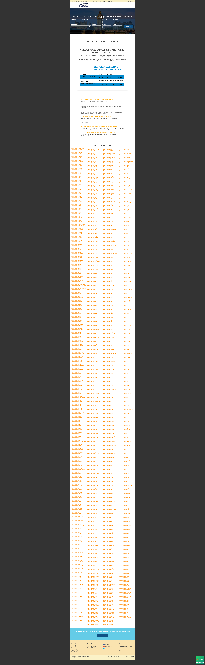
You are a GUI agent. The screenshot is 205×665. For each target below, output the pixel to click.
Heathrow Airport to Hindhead (92, 493)
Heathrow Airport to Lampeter (108, 172)
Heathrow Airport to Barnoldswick (77, 280)
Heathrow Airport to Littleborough (109, 230)
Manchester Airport (74, 649)
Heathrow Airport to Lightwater (108, 217)
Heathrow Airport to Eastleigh (92, 270)
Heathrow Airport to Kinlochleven (109, 150)
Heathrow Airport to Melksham (108, 349)
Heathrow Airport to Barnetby (76, 278)
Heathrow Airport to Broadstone (76, 429)
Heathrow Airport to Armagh (76, 210)
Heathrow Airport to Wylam (123, 605)
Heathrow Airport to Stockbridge (124, 320)
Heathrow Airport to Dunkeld (92, 252)
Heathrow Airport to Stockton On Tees (125, 324)
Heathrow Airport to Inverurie (92, 553)
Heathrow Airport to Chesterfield (76, 545)
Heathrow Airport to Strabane (124, 337)
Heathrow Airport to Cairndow (76, 481)
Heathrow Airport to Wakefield (124, 473)
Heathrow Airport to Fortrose (92, 346)
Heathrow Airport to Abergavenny (77, 156)
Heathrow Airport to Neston (107, 408)
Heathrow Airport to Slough (123, 269)
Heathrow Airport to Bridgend (76, 413)
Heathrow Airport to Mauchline (108, 344)
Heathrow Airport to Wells (123, 512)
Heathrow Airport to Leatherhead (108, 193)
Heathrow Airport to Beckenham (76, 305)
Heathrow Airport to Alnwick (76, 181)
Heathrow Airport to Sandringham (124, 209)
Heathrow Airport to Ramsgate (108, 589)
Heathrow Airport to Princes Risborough (110, 574)
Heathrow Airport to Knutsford (108, 168)
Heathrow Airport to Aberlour (76, 158)
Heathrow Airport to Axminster (76, 237)
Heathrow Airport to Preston (108, 570)
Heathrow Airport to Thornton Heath (125, 410)
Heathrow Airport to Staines (123, 305)
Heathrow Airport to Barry (75, 286)
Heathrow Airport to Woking (124, 585)
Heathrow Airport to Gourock (92, 390)
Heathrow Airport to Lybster (108, 293)
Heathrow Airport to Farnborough (93, 314)
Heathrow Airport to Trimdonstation (125, 441)
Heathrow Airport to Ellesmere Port (93, 282)
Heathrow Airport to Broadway (76, 430)
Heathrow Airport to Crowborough (93, 165)
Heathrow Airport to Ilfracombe (92, 537)
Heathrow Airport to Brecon (76, 406)
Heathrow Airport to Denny (92, 202)
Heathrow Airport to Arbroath (76, 204)
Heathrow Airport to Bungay (76, 457)
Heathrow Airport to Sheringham (124, 246)
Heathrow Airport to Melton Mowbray (109, 353)
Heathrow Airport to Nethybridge (108, 409)
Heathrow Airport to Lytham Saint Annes (110, 302)
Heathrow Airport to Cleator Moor (77, 568)
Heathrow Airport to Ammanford (76, 193)
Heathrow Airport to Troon (123, 444)
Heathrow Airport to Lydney (108, 294)
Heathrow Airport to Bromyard (76, 436)
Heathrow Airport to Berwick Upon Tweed (78, 326)
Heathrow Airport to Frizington (92, 353)
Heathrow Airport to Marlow (108, 338)
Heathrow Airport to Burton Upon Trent (78, 469)
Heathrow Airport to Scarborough (124, 218)
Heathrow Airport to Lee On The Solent (110, 196)
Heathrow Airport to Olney (107, 476)
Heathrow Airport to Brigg (75, 421)
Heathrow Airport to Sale (123, 197)
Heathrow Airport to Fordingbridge (93, 337)
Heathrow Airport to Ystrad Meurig (125, 617)
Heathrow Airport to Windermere (124, 568)
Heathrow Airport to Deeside (92, 198)
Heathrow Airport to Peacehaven (108, 498)
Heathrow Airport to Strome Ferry (124, 348)
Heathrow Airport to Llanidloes (108, 260)
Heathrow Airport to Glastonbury (92, 373)
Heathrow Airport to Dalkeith (92, 181)
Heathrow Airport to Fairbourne (92, 306)
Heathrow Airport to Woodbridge (124, 589)
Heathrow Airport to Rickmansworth (109, 610)
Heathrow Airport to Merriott (108, 357)
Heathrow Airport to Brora (75, 437)
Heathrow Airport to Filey (91, 326)
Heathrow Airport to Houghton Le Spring (94, 520)
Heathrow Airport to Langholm (108, 177)
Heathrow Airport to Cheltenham (76, 536)
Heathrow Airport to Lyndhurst (108, 300)
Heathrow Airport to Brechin (76, 405)
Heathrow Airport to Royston (124, 165)
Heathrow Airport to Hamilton (92, 425)
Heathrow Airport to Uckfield (124, 454)
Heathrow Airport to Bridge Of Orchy (77, 412)
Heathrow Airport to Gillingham (92, 369)
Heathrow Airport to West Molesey (125, 530)
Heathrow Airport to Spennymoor (124, 301)
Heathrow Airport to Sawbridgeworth (125, 216)
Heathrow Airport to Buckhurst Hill (77, 449)
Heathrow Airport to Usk (123, 462)
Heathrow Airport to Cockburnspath (77, 584)
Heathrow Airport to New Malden (109, 413)
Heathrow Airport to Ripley (107, 614)
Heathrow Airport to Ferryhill (92, 324)
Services (111, 4)
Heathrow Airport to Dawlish (92, 196)
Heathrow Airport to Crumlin (92, 169)
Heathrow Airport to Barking (76, 273)
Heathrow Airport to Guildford (92, 409)
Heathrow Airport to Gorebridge (92, 388)
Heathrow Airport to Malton (107, 321)
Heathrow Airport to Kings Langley (93, 618)
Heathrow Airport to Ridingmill (108, 612)
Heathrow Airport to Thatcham (124, 404)
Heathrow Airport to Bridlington (76, 417)
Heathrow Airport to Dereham (92, 205)
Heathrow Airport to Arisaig (76, 208)
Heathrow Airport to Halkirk (92, 421)
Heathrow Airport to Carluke (76, 504)
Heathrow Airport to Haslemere (92, 440)
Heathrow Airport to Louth (107, 288)
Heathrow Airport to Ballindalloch (77, 253)
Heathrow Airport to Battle (75, 296)
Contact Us (126, 4)
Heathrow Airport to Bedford (76, 308)
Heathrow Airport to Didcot (92, 209)
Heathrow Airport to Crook (91, 164)
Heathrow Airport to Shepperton (124, 242)
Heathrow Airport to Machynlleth (108, 308)
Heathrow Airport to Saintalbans (124, 181)
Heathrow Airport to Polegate (108, 540)
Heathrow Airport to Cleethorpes (76, 572)
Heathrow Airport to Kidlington (92, 606)
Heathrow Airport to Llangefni (108, 257)
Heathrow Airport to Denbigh (92, 201)
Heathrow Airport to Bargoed (76, 272)
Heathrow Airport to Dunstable (92, 257)
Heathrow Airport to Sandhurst (124, 206)
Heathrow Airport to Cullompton (92, 172)
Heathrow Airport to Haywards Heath (93, 454)
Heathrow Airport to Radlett (107, 585)
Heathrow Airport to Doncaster (92, 218)
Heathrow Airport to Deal (91, 197)
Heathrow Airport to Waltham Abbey (125, 482)
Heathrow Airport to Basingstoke (76, 290)
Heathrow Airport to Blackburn (76, 358)
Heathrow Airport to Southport (124, 292)
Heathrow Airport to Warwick (124, 496)
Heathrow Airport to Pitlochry (108, 536)
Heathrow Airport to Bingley (76, 348)
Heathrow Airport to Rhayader (108, 604)
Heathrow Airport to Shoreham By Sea (125, 254)
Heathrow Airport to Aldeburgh (76, 173)
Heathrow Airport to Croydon (92, 168)
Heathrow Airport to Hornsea (92, 517)
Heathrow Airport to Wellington (124, 509)
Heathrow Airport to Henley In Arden (93, 473)
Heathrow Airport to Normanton (108, 452)
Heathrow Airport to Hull (91, 525)
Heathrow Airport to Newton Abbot (109, 442)
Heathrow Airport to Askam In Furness (77, 225)
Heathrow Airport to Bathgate (76, 293)
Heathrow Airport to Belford (76, 314)
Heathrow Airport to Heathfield (92, 457)
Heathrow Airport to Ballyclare (76, 256)
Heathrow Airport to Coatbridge (76, 581)
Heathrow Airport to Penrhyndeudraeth (109, 509)
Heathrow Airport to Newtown (108, 448)
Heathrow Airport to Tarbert (123, 381)
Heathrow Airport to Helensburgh (93, 465)
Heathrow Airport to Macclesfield (108, 305)
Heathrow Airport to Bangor (76, 268)
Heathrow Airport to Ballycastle (76, 254)
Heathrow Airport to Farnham (92, 316)
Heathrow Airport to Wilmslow (124, 561)
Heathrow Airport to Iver (91, 589)
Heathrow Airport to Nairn (107, 401)
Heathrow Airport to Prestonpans (108, 572)
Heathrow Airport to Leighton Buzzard (109, 204)
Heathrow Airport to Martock (108, 340)
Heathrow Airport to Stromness (124, 349)
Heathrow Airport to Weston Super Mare (126, 538)
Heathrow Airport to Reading (108, 593)
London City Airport (74, 651)
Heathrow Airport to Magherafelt (108, 312)
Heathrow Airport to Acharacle (76, 166)
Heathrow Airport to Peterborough (109, 522)
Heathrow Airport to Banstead (76, 269)
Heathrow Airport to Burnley (76, 464)
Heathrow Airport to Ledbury (108, 194)
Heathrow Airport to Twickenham (124, 449)
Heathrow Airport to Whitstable (124, 550)
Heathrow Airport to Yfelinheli (124, 608)
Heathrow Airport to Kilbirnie (92, 608)
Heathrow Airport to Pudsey (108, 577)
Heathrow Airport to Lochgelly (108, 272)
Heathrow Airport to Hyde (91, 533)
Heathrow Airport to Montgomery (108, 382)
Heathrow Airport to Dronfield (92, 233)
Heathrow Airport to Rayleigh (108, 592)
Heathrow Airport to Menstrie (108, 356)
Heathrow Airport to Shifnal (123, 249)
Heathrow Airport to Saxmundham (125, 217)
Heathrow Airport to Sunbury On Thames (126, 356)
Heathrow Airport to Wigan (123, 556)
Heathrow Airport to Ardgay (76, 205)
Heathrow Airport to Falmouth (92, 310)
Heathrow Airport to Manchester (108, 324)
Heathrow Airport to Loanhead (108, 268)
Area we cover (119, 4)
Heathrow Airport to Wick (123, 552)
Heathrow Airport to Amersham (76, 190)
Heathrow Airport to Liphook (108, 224)
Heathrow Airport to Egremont (92, 278)
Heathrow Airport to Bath (75, 292)
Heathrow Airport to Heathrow (92, 460)
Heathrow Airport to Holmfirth (92, 500)
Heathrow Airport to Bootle (76, 382)
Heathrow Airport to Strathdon (124, 344)
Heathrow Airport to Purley (107, 581)
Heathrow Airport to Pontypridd (108, 545)
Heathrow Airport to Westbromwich (125, 520)
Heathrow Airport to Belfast (76, 313)
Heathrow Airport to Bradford (76, 398)
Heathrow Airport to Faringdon (92, 313)
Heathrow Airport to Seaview (124, 228)
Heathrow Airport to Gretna (92, 406)
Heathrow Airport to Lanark (107, 173)
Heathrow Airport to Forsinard (92, 342)
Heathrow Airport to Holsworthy (92, 502)
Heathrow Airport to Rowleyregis (124, 158)
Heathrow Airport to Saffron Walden (125, 178)
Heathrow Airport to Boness (76, 378)
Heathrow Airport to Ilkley (91, 540)
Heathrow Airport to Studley (124, 352)
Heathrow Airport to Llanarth (108, 237)
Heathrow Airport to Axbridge (76, 236)
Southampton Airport (74, 650)
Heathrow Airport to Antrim (76, 198)
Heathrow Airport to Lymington (108, 297)
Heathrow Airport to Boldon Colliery (77, 374)
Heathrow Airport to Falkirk (92, 309)
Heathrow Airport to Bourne (76, 390)
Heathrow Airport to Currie (91, 176)
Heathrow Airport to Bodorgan (76, 372)
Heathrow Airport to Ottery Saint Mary (109, 488)
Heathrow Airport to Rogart (107, 622)
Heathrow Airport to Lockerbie (108, 276)
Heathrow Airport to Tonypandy (124, 425)
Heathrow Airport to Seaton (123, 226)
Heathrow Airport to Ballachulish (76, 250)
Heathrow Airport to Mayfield (108, 346)
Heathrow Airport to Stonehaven (124, 329)
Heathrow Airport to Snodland (124, 272)
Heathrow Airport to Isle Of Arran (93, 562)
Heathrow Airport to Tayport (124, 388)
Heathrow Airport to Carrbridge (76, 509)
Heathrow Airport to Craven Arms (93, 149)
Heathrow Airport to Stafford (124, 304)
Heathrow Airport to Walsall (123, 481)
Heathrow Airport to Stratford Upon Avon (126, 340)
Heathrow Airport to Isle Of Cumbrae (93, 570)
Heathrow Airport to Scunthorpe (124, 220)
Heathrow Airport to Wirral (123, 577)
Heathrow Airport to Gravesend (92, 397)
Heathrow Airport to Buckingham (77, 452)
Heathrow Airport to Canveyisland (77, 500)
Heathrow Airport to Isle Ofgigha (92, 585)
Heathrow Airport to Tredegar (124, 436)
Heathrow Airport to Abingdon (76, 162)
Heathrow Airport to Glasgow (92, 372)
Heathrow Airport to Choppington (77, 556)
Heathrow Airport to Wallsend (124, 480)
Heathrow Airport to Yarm (123, 609)
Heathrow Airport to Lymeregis (108, 296)
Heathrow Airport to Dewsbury (92, 208)
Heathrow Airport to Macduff (108, 306)
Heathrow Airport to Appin (75, 200)
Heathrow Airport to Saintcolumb (124, 185)
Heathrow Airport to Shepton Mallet (125, 244)
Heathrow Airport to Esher (91, 297)
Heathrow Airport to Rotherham (124, 156)
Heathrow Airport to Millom (108, 366)
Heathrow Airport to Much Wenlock (109, 396)
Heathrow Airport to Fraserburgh (92, 349)
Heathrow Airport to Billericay (76, 342)
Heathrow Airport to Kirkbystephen (109, 153)
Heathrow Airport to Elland (91, 281)
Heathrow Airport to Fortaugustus (93, 344)
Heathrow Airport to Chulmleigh (76, 560)
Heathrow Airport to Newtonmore (109, 446)
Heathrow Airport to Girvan (92, 370)
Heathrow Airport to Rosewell (124, 150)
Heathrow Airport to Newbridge (108, 421)
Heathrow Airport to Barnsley (76, 281)
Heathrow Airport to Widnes (123, 554)
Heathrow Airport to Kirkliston (108, 158)
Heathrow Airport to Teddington (124, 389)
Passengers (94, 24)
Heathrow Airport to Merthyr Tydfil (109, 358)
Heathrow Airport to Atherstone (76, 226)
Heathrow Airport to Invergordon (92, 550)
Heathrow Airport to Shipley (124, 252)
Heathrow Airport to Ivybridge (92, 590)
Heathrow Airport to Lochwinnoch (109, 274)
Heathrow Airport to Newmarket (108, 433)
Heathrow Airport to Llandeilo (108, 242)
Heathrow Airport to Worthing (124, 601)
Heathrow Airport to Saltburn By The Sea (126, 202)
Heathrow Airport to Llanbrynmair (109, 241)
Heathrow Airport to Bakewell (76, 246)
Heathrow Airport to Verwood (124, 468)
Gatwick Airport (74, 645)
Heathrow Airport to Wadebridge (124, 470)
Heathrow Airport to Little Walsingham (109, 229)
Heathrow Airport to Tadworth (124, 374)
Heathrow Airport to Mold (107, 378)
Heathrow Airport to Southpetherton (125, 277)
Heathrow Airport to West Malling (124, 529)
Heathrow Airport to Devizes (92, 206)
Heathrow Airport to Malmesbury (108, 318)
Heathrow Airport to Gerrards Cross (93, 368)
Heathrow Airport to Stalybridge (124, 306)
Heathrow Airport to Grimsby (92, 408)
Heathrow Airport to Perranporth (108, 518)
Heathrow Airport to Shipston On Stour (125, 253)
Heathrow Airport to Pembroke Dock (109, 501)
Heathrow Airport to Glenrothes (92, 374)
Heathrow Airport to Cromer (92, 162)
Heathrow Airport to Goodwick (92, 384)
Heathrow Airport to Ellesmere (92, 284)
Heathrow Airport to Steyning (124, 317)
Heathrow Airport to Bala (75, 248)
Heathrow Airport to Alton (75, 185)
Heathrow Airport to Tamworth (124, 380)
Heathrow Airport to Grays (91, 398)
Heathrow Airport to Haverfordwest (93, 446)
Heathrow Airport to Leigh (107, 202)
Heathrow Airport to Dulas (91, 238)
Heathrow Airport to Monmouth (108, 380)
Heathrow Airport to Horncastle (92, 514)
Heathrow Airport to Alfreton (76, 177)
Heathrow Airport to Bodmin (76, 370)
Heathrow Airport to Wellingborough (125, 508)
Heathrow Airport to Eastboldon (92, 264)
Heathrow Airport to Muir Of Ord (108, 397)
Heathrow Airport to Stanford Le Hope (125, 309)
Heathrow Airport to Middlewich (108, 362)
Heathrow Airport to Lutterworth (108, 292)
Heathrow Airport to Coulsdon (76, 612)
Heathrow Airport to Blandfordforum (77, 365)
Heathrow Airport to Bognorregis (76, 373)
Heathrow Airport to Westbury (124, 532)
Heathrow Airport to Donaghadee (92, 217)
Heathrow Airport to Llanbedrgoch (109, 240)
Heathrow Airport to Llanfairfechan (109, 252)
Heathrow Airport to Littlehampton (109, 232)
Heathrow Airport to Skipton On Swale (125, 266)
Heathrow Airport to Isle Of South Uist (93, 582)
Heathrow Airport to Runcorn (124, 170)
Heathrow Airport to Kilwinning (92, 614)
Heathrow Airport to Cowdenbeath (77, 616)
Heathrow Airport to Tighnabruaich (125, 414)
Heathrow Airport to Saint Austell (124, 194)
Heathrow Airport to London (108, 277)
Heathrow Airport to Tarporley (124, 382)
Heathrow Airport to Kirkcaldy (108, 156)
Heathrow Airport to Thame (123, 401)
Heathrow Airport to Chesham (76, 540)
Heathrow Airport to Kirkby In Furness (109, 154)
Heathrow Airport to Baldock (76, 249)
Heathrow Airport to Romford (108, 624)
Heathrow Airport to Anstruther (76, 197)
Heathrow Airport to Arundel (76, 214)
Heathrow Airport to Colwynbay (76, 593)
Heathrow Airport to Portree (107, 557)
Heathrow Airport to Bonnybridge (77, 380)
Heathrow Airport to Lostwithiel (108, 284)
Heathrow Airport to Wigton (123, 558)
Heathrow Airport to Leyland (108, 213)
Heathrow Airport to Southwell (124, 294)
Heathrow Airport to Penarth (108, 504)
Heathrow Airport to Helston (92, 468)
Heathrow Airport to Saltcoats (124, 204)
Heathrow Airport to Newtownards (109, 450)
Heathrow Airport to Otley (107, 486)
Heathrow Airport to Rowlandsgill (124, 157)
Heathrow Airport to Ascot (75, 216)
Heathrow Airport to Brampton (76, 401)
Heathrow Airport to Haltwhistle (92, 424)
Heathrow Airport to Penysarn (108, 516)
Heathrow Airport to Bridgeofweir (77, 410)
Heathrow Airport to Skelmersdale (124, 264)
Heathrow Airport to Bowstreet (76, 393)
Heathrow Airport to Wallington (124, 478)
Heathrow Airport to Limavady (108, 218)
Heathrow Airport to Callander (76, 485)
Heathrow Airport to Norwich (108, 465)
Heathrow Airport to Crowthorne (92, 166)
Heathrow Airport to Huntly (92, 532)
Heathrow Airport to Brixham (76, 426)
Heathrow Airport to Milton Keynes (109, 370)
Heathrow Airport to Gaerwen (92, 357)
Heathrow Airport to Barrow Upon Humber (78, 285)
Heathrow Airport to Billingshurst (77, 345)
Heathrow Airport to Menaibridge (108, 354)
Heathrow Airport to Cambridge (76, 492)
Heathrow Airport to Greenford (92, 402)
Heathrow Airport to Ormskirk (108, 481)
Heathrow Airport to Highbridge (92, 489)
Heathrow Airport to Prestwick (108, 573)
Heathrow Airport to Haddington (92, 414)
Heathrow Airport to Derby (91, 204)
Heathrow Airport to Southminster (124, 290)
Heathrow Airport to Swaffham (124, 364)
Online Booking (104, 4)
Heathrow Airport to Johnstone (92, 594)
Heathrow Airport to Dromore (92, 232)
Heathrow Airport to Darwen (92, 193)
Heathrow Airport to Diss (91, 212)
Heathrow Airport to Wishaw (124, 580)
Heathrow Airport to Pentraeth (108, 513)
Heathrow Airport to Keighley (92, 596)
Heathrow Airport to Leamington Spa (109, 192)
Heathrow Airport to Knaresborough (109, 162)
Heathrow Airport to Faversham (92, 317)
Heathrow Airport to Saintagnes (124, 180)
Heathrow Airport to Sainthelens (124, 186)
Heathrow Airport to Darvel (92, 192)
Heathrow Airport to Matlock (108, 342)
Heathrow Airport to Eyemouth (92, 305)
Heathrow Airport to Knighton (108, 165)
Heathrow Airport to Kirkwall (108, 161)
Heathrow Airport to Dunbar (92, 244)
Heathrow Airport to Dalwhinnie (92, 186)
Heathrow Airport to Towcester (124, 433)
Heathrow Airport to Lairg (107, 170)
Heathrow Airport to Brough (76, 440)
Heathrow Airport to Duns (91, 256)
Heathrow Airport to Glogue (92, 376)
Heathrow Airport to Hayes (91, 450)
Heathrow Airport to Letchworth (108, 208)
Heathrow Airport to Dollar (91, 214)
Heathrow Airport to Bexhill (76, 333)
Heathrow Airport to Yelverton (124, 613)
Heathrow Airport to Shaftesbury (124, 236)
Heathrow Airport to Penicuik (108, 506)
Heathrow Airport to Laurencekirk (109, 190)
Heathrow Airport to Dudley (92, 236)
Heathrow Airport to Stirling (123, 318)
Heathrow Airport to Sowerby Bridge (125, 297)
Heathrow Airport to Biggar (76, 340)
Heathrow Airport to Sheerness (124, 238)
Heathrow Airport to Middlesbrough (109, 361)
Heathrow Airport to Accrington (76, 165)
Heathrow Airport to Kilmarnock (92, 613)
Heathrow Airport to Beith (75, 312)
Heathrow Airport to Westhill (124, 537)
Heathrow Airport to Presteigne (108, 569)
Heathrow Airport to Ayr (75, 241)
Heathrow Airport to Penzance (108, 517)
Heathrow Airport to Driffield (92, 229)
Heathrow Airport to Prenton (108, 565)
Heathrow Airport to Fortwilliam (92, 345)
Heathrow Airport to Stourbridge (124, 333)
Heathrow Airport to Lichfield (108, 214)
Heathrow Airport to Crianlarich (92, 156)
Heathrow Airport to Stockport (124, 321)
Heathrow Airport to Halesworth (92, 418)
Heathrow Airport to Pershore (108, 520)
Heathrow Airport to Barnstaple (76, 282)
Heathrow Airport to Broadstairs (76, 428)
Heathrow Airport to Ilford (91, 536)
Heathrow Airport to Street (123, 346)
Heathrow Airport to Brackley (76, 394)
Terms (87, 656)
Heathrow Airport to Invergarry (92, 549)
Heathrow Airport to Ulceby (123, 456)
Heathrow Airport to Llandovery (108, 244)
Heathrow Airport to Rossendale (124, 154)
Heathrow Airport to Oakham (108, 469)
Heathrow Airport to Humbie (92, 526)
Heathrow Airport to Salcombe (124, 196)
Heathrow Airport (74, 643)
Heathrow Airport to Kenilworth (92, 601)
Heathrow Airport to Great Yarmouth (93, 401)
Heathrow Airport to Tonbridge (124, 424)
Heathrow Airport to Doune (92, 224)
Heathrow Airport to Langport (108, 178)
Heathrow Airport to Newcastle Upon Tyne (110, 428)
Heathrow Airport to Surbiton (124, 358)
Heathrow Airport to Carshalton (76, 512)
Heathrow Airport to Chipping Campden (78, 552)
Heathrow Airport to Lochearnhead (109, 270)
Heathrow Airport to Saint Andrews (125, 193)
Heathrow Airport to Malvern (108, 322)
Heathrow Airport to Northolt (108, 461)
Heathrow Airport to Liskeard (108, 226)
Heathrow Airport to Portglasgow (108, 548)
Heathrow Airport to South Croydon (125, 278)
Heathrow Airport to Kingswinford (93, 624)
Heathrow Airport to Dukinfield (92, 237)
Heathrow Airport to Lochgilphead (109, 273)
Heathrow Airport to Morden (108, 386)
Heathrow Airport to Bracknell (76, 396)
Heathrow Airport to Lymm (107, 298)
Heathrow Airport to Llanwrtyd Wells (109, 264)
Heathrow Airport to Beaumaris (76, 301)
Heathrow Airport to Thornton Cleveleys (126, 409)
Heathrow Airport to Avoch (76, 234)
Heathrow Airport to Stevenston (124, 316)
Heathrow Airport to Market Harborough (110, 334)
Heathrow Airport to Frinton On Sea (93, 352)
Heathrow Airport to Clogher (76, 576)
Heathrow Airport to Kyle (107, 169)
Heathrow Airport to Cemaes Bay (77, 524)
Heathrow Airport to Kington (108, 148)
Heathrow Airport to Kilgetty (92, 609)
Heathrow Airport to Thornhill (124, 408)
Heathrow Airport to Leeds (107, 197)
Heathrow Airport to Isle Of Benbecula (93, 565)
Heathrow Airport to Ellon (91, 285)
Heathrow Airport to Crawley (92, 150)
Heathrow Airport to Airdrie (76, 170)
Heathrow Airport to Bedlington (76, 309)
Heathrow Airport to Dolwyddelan (93, 216)
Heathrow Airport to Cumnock (92, 173)
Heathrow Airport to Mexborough (108, 360)
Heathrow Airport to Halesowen (92, 417)
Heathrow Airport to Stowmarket (124, 336)
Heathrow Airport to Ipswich (92, 554)
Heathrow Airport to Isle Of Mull (92, 577)
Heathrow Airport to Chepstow (76, 537)
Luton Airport (73, 647)
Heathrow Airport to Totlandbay (124, 430)
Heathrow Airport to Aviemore (76, 233)
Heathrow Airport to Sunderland (124, 357)
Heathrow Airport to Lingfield (108, 221)
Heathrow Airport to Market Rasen (109, 336)
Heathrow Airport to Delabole (92, 200)
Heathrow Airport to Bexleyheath (77, 336)
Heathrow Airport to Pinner (107, 534)
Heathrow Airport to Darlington (92, 188)
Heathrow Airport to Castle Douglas (77, 516)
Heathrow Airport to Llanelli (108, 249)
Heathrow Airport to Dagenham (92, 178)
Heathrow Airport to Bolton (76, 376)
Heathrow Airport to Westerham (124, 534)
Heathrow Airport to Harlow (92, 430)
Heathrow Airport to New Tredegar (109, 416)
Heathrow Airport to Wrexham (124, 604)
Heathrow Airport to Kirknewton (108, 160)
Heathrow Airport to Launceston (108, 189)
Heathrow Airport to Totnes (123, 432)
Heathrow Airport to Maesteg (108, 309)
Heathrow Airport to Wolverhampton (125, 588)
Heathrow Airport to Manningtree (108, 325)
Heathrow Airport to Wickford (124, 553)
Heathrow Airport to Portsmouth (108, 560)
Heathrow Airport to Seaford (124, 221)
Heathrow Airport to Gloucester (92, 378)
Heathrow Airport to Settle (123, 233)
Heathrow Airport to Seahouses (124, 224)
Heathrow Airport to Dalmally (92, 182)
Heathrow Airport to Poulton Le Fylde (109, 564)
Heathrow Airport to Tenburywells (125, 394)
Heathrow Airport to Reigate (108, 600)
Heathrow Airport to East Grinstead (93, 268)
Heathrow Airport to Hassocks (92, 441)
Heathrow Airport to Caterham (76, 521)
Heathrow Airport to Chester (76, 544)
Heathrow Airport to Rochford (108, 621)
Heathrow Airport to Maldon (108, 316)
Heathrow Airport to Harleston (92, 429)
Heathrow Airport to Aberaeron (76, 149)
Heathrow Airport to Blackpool (76, 360)
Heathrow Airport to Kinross (108, 152)
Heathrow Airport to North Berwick (109, 453)
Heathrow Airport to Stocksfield (124, 322)
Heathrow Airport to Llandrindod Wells (109, 245)
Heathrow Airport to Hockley (92, 497)
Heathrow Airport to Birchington (76, 349)
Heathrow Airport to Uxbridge (124, 465)
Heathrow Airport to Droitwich (92, 230)
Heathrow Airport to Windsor (124, 570)
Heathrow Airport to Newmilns (108, 434)
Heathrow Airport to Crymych (92, 170)
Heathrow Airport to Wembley (124, 517)
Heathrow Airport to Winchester (124, 566)
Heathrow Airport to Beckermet (76, 306)
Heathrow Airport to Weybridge (124, 541)
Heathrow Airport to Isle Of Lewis (93, 576)
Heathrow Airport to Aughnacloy (76, 232)
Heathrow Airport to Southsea (124, 293)
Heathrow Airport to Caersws (76, 480)
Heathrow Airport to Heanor (92, 456)
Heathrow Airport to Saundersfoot (124, 214)
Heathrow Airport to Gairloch (92, 360)
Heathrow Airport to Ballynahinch (77, 260)
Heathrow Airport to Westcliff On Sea (125, 533)
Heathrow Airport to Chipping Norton (77, 553)
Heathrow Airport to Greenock (92, 405)
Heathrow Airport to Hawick (92, 449)
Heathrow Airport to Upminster (124, 461)
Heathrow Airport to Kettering (92, 604)
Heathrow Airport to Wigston (124, 557)
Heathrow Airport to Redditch (108, 596)
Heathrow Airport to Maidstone (108, 314)
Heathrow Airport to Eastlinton (92, 266)
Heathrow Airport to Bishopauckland (77, 353)
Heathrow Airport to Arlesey (76, 209)
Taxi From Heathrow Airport (129, 643)
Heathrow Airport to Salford (123, 198)
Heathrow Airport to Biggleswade (77, 341)
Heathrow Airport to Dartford (92, 189)
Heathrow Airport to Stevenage (124, 314)
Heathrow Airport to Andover (76, 194)
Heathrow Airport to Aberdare (76, 150)
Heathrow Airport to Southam (124, 286)
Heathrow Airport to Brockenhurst (77, 432)
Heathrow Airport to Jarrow (92, 592)
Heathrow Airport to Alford (76, 176)
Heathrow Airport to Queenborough (109, 584)
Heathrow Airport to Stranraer (124, 338)
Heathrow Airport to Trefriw (123, 437)
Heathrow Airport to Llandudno (108, 246)
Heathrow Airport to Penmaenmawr (109, 508)
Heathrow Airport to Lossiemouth (108, 282)
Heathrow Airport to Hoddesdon (92, 498)
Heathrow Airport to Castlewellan (77, 520)
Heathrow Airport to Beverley (76, 330)
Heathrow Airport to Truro (123, 446)
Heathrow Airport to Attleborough (77, 228)
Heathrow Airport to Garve (91, 365)
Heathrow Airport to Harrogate (92, 433)
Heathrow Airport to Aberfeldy (76, 154)
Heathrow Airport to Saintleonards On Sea (126, 189)
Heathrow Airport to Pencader (108, 505)
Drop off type (104, 19)
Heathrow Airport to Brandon (76, 402)
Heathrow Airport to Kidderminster (93, 605)
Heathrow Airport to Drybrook (92, 234)
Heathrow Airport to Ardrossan (76, 206)
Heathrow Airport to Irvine (91, 556)
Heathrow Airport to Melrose (108, 350)
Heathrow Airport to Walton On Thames (126, 486)
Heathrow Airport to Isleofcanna (92, 557)
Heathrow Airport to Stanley (123, 310)
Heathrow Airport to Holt (91, 504)
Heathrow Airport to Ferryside (92, 325)
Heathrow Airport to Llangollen (108, 258)
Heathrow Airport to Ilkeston (92, 538)
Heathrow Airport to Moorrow (108, 385)
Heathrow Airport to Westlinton (124, 524)
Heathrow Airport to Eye (91, 304)
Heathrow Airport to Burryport (76, 468)
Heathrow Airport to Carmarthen (76, 505)
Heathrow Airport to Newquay (108, 412)
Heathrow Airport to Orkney (108, 480)
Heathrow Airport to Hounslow (92, 521)
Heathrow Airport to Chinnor (76, 549)
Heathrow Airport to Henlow (92, 476)
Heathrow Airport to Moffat (107, 377)
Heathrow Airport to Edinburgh (92, 276)
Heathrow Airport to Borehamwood (77, 385)
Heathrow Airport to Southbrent (124, 276)
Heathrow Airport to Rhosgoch (108, 605)
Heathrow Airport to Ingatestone (92, 544)
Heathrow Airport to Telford (123, 392)
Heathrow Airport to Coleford (76, 588)
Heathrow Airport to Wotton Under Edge (126, 602)
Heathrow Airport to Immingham (92, 542)
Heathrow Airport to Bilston (76, 346)
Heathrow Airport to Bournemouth (77, 392)
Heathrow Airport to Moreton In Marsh (109, 389)
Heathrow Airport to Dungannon (92, 250)
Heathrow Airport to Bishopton (76, 357)
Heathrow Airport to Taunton (124, 384)
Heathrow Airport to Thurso (123, 412)
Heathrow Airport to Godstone (92, 381)
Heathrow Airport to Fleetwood (92, 332)
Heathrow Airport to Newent (108, 430)
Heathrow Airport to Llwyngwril (108, 266)
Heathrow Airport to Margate (108, 330)
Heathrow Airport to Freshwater (92, 350)
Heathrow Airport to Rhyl (107, 608)
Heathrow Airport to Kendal (92, 600)
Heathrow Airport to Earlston (92, 262)
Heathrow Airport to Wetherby (124, 540)
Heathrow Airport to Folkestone (92, 336)
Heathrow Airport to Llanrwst (108, 261)
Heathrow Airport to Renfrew (108, 601)
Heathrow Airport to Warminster (124, 493)
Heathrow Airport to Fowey (92, 348)
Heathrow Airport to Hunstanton (92, 529)
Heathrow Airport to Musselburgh (108, 400)
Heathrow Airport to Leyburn (108, 212)
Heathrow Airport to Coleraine (76, 589)
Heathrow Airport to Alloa (75, 178)
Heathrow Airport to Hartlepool (92, 437)
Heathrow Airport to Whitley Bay (124, 549)
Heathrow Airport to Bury (75, 472)
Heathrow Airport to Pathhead (108, 497)
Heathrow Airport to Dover (91, 225)
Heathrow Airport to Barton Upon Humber (78, 288)
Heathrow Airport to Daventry (92, 194)
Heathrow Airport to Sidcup (123, 258)
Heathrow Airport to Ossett (107, 484)
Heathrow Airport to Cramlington (77, 621)
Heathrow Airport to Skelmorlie (124, 265)
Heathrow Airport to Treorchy (124, 440)
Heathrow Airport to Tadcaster (124, 372)
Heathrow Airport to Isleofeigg (92, 558)
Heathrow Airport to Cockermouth (77, 585)
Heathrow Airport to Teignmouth (124, 390)
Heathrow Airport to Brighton (76, 424)
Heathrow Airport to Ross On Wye (125, 153)
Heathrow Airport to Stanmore (124, 312)
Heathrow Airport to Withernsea (124, 582)
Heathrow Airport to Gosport (92, 389)
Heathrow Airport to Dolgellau (92, 213)
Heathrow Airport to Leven (107, 209)
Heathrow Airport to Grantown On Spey (94, 396)
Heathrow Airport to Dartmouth (92, 190)
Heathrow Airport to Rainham (108, 588)
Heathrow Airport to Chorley (76, 557)
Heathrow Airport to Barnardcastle (77, 276)
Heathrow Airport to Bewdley (76, 332)
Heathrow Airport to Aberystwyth (77, 161)
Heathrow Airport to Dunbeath (92, 245)
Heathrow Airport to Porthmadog (108, 554)
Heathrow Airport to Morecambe (108, 388)
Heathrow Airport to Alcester (76, 172)
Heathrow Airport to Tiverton (124, 421)
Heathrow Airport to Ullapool (124, 457)
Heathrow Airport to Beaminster (76, 298)
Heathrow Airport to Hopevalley (92, 512)
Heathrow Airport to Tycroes (124, 450)
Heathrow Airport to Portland (108, 556)
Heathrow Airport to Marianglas (108, 332)
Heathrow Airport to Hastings (92, 442)
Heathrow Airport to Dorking (92, 221)
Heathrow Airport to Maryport (108, 341)
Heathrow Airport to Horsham (92, 518)
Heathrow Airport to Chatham (76, 528)
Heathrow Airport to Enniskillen (92, 290)
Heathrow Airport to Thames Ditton (125, 402)
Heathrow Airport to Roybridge (124, 160)
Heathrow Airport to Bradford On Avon (78, 397)
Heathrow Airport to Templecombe (125, 393)
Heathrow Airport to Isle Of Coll (92, 568)
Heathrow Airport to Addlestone (76, 169)
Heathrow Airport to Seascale (124, 225)
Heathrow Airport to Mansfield (108, 326)
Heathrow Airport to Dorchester (92, 220)
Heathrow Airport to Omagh (108, 477)
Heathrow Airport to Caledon (76, 484)
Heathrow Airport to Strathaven (124, 341)
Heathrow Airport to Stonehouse (124, 330)
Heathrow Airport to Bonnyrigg (76, 381)
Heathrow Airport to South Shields (125, 284)
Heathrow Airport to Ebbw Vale (92, 272)
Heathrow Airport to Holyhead (92, 505)
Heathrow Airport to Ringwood (108, 613)
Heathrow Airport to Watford (124, 501)
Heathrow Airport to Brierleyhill (76, 420)
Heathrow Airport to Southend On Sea (125, 289)
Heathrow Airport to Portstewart (108, 561)
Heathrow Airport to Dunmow (92, 253)
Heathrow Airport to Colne (75, 592)
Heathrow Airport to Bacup (76, 242)
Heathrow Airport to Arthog (76, 213)
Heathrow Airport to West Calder (124, 526)
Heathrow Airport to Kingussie (108, 149)
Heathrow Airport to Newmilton (108, 410)
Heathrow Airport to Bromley (76, 433)
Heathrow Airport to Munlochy (108, 398)
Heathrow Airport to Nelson (107, 406)
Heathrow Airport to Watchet (124, 498)
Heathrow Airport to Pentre (107, 514)
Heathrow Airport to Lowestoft (108, 289)
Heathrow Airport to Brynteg (76, 446)
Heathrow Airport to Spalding (124, 298)
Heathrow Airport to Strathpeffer (124, 345)
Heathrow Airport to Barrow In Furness (78, 284)
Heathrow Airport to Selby (123, 230)
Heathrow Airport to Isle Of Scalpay (93, 580)
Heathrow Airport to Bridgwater (76, 416)
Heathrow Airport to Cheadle (76, 532)
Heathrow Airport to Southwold (124, 296)
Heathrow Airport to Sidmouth (124, 260)
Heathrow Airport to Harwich (92, 438)
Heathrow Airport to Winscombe (124, 574)
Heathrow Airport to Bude (75, 453)
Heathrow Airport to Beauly (76, 300)
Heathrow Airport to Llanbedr (108, 238)
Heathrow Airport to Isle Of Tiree (92, 584)
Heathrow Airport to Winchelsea (124, 565)
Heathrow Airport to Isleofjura (92, 560)
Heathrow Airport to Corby (75, 604)
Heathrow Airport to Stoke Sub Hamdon (126, 326)
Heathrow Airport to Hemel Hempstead (93, 469)
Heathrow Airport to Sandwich (124, 210)
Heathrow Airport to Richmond (108, 609)
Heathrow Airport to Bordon (76, 384)
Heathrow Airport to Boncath (76, 377)
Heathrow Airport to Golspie (92, 382)
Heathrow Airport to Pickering (108, 533)
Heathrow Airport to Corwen (76, 609)
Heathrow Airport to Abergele (76, 157)
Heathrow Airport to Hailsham (92, 416)
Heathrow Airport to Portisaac (108, 549)
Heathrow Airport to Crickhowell (92, 158)
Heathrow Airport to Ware (123, 489)
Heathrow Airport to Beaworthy (76, 302)
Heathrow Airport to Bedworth (76, 310)
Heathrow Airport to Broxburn (76, 444)
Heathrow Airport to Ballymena (76, 257)
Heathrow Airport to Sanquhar (124, 213)
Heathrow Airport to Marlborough (109, 337)
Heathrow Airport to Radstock (108, 586)
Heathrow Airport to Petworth (108, 529)
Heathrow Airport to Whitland (124, 548)
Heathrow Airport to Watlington (124, 502)
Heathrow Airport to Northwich (108, 462)
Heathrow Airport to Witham (124, 581)
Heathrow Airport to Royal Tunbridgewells (126, 161)
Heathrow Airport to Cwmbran (92, 177)
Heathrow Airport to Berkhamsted (77, 324)
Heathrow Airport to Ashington (76, 221)
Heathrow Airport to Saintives (124, 188)
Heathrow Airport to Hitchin (92, 496)
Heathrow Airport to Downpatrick (93, 228)
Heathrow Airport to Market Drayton (109, 333)
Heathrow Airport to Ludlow (108, 290)
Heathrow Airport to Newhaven (108, 432)
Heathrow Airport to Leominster (108, 206)
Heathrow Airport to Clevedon (76, 573)
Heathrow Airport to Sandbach (124, 205)
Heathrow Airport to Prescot (108, 566)
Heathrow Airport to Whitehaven (124, 546)
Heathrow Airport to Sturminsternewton (125, 353)
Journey (114, 24)
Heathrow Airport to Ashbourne (76, 217)
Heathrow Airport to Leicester (108, 200)
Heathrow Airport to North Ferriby (109, 454)
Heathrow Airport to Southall (124, 285)
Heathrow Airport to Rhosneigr (108, 606)
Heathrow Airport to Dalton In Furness (93, 185)
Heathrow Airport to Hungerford (92, 528)
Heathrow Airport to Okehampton (108, 472)
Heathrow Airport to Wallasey (124, 476)
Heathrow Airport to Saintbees (124, 184)
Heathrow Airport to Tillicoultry (124, 417)
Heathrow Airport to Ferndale (92, 321)
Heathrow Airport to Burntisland (76, 465)
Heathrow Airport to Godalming (92, 380)
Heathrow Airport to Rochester (108, 620)
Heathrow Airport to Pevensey (108, 530)
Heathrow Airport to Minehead (108, 372)
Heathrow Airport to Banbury (76, 264)
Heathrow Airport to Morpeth (108, 390)
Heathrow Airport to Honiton (92, 509)
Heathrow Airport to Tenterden (124, 397)
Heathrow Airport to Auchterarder (77, 229)
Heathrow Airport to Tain (123, 376)
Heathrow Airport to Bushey (76, 473)
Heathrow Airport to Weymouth (124, 542)
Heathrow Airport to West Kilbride (125, 528)
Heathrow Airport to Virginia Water (125, 469)
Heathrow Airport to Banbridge (76, 262)
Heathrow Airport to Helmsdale (92, 466)
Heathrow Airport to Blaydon (76, 366)
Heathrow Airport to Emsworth (92, 288)
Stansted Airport (74, 646)
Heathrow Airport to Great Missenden (93, 400)
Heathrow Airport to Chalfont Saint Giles (78, 525)
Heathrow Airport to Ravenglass (108, 590)
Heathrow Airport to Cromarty (92, 161)
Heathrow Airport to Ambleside (76, 189)
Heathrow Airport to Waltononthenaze (125, 485)
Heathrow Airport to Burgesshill (76, 461)
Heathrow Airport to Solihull (124, 273)
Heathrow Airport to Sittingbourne (125, 261)
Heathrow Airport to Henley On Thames (94, 474)
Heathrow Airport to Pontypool (108, 544)
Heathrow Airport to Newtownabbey (109, 449)
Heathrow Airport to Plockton (108, 537)
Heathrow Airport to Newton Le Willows (110, 444)
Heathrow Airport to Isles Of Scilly (93, 586)
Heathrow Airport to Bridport (76, 418)
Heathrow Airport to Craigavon (76, 620)
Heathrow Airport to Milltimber (108, 368)
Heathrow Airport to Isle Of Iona (92, 573)
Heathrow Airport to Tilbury (123, 416)
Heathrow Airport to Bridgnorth (76, 414)
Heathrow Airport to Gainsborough (93, 358)
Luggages (104, 24)
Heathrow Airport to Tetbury (124, 398)
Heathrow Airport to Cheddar (76, 533)
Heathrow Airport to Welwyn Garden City (126, 514)
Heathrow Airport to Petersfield (108, 528)
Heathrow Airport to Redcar (107, 594)
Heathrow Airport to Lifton (107, 216)
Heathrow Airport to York (123, 616)
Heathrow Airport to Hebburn (92, 461)
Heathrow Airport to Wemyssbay (124, 518)
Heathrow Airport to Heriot (91, 478)
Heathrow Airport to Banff (75, 266)
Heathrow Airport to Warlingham (124, 492)
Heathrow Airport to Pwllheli (108, 582)
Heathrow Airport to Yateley (123, 612)
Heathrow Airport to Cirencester (76, 564)
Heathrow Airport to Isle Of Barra (93, 564)
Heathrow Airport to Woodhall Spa (125, 592)
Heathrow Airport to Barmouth (76, 274)
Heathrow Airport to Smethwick (124, 270)
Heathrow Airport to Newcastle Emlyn (109, 424)
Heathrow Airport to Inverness (92, 552)
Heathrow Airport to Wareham (124, 490)
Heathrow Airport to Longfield (108, 280)
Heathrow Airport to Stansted (124, 313)
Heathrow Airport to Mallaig (108, 317)
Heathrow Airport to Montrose (108, 384)
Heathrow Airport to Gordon (92, 386)
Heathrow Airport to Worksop (124, 600)
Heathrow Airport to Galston (92, 362)
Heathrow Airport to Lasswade (108, 185)
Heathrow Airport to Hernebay (92, 480)
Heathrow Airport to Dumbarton (92, 241)
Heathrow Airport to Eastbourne (92, 269)
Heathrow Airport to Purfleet (108, 580)
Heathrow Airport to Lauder (107, 188)
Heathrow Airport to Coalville (76, 580)
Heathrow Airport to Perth (107, 521)
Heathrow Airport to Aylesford (76, 240)
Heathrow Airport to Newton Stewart (109, 445)
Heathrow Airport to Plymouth (108, 538)
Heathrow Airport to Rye (123, 176)
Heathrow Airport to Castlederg (76, 517)
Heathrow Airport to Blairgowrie (76, 364)
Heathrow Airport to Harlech (92, 428)
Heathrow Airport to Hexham (92, 484)
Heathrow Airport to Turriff (123, 448)
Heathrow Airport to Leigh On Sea (109, 201)
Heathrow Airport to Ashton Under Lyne (78, 224)
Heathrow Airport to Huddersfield (93, 524)
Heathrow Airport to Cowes (76, 617)
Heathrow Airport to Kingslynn (92, 617)
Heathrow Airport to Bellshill (76, 316)
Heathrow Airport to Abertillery (76, 160)
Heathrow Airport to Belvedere (76, 318)
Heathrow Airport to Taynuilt (124, 386)
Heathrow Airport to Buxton (76, 476)
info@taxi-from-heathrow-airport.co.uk (81, 1)
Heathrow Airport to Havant (92, 445)
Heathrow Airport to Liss (107, 228)
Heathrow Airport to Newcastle (108, 429)
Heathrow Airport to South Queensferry (125, 282)
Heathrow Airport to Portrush (108, 558)
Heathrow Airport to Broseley (76, 438)
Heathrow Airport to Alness (76, 180)
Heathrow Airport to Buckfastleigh (77, 448)
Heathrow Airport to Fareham (92, 312)
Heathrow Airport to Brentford (76, 408)
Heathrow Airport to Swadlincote (124, 362)
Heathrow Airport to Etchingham (92, 298)
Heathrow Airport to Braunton (76, 404)
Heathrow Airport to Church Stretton (77, 561)
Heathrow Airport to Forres (91, 341)
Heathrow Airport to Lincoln (108, 220)
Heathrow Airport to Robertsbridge (109, 617)
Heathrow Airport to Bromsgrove (76, 434)
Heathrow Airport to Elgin (91, 280)
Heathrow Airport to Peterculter (108, 524)
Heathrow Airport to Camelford (76, 493)
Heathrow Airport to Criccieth (92, 157)
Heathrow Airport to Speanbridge (124, 300)
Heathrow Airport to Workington (124, 598)
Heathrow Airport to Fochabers (92, 334)
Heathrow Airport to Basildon (76, 289)
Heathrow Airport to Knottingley (108, 166)
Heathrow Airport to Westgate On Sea (125, 536)
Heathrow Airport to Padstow (108, 492)
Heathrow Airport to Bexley (76, 334)
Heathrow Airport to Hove (91, 522)
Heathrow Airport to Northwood (108, 464)
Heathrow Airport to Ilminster (92, 541)
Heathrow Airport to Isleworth (92, 588)
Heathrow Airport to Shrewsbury (124, 257)
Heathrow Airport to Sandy (123, 212)
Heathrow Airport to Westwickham (125, 525)
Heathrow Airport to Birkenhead (76, 350)
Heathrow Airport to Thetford (124, 405)
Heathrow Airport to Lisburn (108, 225)
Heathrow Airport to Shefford (124, 241)
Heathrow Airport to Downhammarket (93, 226)
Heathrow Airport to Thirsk (123, 406)
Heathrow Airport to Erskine (92, 296)
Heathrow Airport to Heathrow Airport (93, 458)
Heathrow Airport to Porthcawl (108, 553)
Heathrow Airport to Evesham (92, 300)
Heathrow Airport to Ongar (107, 478)
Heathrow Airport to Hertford (92, 481)
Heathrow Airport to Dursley (92, 260)
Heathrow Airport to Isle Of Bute (92, 566)
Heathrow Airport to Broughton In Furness (78, 441)
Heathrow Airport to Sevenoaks (124, 234)
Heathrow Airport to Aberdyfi (76, 153)
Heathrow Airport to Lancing (108, 176)
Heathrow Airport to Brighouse (76, 422)
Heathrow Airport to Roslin (123, 152)
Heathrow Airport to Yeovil (123, 614)
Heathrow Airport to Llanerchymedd (109, 250)
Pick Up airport (85, 19)
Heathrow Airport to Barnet (76, 277)
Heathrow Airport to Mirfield (108, 373)
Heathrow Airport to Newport (108, 437)
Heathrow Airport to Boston (76, 388)
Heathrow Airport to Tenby (123, 396)
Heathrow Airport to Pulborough (108, 578)
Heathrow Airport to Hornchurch (92, 516)
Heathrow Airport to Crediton (92, 152)
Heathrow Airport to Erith (91, 294)
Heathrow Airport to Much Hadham (109, 394)
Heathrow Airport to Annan (76, 196)
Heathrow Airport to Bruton (76, 445)
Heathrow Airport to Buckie (76, 450)
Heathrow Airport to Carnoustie (76, 508)
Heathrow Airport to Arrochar (76, 212)
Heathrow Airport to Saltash (123, 201)
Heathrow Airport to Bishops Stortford (77, 356)
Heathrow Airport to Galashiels (92, 361)
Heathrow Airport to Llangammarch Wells (110, 256)
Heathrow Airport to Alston (76, 184)
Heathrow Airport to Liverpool (108, 233)
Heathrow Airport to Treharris (124, 438)
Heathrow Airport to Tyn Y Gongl (124, 452)
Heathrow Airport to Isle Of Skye (92, 581)
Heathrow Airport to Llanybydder (108, 265)
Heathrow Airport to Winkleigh (124, 573)
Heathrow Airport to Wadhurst (124, 472)
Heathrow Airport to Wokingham (124, 586)
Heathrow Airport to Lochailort (108, 269)
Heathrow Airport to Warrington (124, 494)
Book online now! (102, 635)
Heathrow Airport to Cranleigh (92, 148)
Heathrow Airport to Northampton (109, 460)
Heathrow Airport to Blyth (75, 368)
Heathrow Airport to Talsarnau (124, 377)
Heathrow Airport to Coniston (76, 597)
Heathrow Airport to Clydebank (76, 577)
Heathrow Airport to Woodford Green (125, 590)
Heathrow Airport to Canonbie (76, 497)
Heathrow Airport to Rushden (124, 172)
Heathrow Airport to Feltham (92, 320)
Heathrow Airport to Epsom (92, 293)
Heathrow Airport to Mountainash (108, 393)
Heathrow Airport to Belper (76, 317)
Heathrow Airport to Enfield (92, 289)
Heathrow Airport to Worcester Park (125, 596)
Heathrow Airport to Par (107, 496)
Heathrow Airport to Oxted (107, 490)
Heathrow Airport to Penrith (107, 510)
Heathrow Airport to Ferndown (92, 322)
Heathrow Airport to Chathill (76, 529)
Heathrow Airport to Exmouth (92, 302)
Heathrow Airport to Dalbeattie (92, 180)
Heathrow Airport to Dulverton (92, 240)
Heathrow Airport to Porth (107, 552)
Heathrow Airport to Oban (107, 470)
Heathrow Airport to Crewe (91, 153)
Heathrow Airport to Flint (91, 333)
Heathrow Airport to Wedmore (124, 504)
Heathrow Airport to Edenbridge (92, 273)
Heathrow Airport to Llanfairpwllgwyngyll (110, 253)
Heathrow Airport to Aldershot (76, 174)
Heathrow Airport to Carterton (76, 513)
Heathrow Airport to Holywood (92, 508)
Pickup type (73, 19)
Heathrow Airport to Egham (92, 277)
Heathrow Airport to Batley (76, 294)
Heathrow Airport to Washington (124, 497)
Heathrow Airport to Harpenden (92, 432)
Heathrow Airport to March (107, 329)
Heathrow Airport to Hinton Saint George (94, 494)
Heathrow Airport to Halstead (92, 422)
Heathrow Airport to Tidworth (124, 413)
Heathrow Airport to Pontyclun (108, 542)
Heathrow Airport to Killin (91, 610)
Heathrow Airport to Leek (107, 198)
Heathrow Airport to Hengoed (92, 472)
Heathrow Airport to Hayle (91, 452)
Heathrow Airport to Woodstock (124, 593)
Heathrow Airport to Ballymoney (76, 258)
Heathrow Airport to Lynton (107, 301)
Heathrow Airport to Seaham (124, 222)
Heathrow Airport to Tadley (123, 373)
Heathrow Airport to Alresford (76, 182)
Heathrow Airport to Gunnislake (92, 413)
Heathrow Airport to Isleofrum (92, 561)
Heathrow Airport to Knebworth (108, 164)
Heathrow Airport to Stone (123, 328)
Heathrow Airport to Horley (92, 513)
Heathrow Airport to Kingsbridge (92, 620)
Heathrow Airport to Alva (75, 188)
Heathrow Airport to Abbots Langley (77, 148)
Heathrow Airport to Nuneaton (108, 468)
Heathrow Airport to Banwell (76, 270)
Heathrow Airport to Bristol (76, 425)
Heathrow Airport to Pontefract (108, 541)
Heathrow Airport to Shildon (124, 250)
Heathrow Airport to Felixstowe (92, 318)
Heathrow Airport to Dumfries (92, 242)
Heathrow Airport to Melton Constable (109, 352)
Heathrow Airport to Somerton (124, 274)
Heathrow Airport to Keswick (92, 602)
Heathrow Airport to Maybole (108, 345)
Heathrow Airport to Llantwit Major (109, 262)
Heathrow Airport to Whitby (123, 544)
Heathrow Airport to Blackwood (76, 361)
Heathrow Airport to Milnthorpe (108, 369)
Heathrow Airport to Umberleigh (124, 460)
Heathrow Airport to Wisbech (124, 578)
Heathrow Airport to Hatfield (92, 444)
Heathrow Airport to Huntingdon (92, 530)
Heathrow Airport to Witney (123, 584)
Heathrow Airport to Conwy (76, 600)
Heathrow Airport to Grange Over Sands (94, 392)
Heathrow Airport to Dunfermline (92, 249)
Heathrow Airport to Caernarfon (76, 477)
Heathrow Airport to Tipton (123, 420)
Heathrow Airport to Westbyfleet (124, 521)
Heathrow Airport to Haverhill (92, 448)
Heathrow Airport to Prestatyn (108, 568)
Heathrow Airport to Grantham (92, 394)
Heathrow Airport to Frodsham (92, 354)
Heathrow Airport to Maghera (108, 310)
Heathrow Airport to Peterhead (108, 525)
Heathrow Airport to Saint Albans (124, 192)
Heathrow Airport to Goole (91, 385)
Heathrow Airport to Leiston (108, 205)
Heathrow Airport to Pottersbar (108, 562)
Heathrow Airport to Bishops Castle (77, 354)
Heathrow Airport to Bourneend (76, 389)
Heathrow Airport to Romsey (124, 149)
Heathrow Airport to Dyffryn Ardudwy (93, 261)
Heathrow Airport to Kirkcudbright (109, 157)
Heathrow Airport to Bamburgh (76, 261)
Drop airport (115, 19)
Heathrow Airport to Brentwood (76, 409)
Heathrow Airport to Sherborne (124, 245)
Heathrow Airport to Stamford (124, 308)
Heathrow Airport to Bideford (76, 338)
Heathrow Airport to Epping (92, 292)
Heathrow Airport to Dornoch (92, 222)
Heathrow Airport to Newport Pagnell (109, 436)
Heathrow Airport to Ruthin (123, 173)
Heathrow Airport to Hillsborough (93, 490)
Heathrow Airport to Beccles (76, 304)
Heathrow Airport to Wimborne (124, 562)
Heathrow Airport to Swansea (124, 369)
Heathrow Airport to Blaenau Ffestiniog (78, 362)
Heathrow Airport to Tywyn (123, 453)
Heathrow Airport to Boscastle (76, 386)
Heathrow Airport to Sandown (124, 208)
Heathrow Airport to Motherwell (108, 392)
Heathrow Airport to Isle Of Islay (92, 574)
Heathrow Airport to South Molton (125, 280)
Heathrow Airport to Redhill (108, 597)
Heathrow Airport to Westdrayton (124, 522)
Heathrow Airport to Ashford (76, 220)
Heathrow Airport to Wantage (124, 488)
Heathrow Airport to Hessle (91, 482)
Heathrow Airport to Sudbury (124, 354)
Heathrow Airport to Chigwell (76, 548)
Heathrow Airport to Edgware (92, 274)
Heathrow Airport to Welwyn (124, 516)
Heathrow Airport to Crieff (91, 160)
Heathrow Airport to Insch (91, 546)
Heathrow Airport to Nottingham (108, 466)
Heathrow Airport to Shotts (123, 256)
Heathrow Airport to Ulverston (124, 458)
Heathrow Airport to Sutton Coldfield (125, 360)
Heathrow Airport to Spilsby (123, 302)
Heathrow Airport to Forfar (91, 340)
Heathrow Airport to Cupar (91, 174)
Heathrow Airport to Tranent (124, 434)
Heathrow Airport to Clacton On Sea (77, 565)
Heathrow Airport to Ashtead (76, 222)
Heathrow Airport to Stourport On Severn (126, 334)
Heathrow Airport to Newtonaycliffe (109, 441)
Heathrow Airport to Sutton (123, 361)
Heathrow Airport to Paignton (108, 493)
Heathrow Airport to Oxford (108, 489)
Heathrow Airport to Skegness (124, 262)
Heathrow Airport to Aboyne (76, 164)
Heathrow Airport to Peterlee (108, 526)
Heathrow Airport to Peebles (108, 500)
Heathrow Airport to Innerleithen (92, 545)
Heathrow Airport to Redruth (108, 598)
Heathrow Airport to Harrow (92, 434)
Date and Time (74, 24)
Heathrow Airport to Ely (91, 286)
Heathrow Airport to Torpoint (124, 426)
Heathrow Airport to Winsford (124, 576)
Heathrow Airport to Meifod (108, 348)
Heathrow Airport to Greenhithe (92, 404)
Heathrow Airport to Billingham (76, 344)
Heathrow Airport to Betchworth (76, 328)
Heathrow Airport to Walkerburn (124, 474)
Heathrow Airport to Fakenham (92, 308)
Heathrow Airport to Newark (108, 417)
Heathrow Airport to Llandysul (108, 248)
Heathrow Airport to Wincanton (124, 564)
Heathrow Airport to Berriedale (76, 325)
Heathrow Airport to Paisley (107, 494)
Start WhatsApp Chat (200, 662)
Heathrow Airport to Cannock (76, 496)
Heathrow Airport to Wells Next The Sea (126, 510)
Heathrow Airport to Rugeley (124, 168)
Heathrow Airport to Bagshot (76, 245)
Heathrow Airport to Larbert (108, 180)
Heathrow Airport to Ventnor (124, 466)
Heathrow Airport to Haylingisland (93, 453)
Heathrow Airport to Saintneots (124, 190)
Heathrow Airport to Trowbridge (124, 445)
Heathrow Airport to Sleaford (124, 268)
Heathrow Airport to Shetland (124, 248)
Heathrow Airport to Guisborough (93, 410)
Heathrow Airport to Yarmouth (124, 610)
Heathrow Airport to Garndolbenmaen (93, 364)
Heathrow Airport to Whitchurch (124, 545)
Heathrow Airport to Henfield (92, 470)
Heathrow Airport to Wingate (124, 572)
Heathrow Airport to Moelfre (108, 376)
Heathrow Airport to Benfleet (76, 321)
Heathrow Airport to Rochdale (108, 618)
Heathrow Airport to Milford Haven (109, 365)
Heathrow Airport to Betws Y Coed (77, 329)
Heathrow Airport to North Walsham (109, 457)
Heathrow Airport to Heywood (92, 485)
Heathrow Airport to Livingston (108, 236)
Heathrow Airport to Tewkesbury (124, 400)
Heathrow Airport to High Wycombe (93, 488)
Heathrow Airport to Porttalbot (108, 550)
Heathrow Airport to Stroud (123, 350)
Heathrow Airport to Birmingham (77, 352)
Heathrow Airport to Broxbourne (76, 442)
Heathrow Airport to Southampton (124, 288)
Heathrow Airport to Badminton (76, 244)
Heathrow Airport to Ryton (123, 177)
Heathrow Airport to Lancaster (108, 174)
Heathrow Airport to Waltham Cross (125, 484)
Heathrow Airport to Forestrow (92, 338)
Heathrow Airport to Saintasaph (124, 182)
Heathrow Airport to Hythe (91, 534)
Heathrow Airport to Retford (108, 602)
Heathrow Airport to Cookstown (76, 601)
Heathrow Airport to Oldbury (108, 473)
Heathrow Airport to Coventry (76, 613)
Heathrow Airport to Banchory (76, 265)
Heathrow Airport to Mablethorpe (108, 304)
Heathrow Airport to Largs (107, 181)
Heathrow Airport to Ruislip (123, 169)
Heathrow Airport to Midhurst (108, 364)
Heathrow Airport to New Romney (109, 414)
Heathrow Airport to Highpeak (92, 486)
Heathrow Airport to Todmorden (124, 422)
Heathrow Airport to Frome (91, 356)
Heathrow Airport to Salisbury (124, 200)
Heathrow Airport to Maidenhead (108, 313)
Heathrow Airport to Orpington (108, 482)
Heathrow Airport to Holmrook (92, 501)
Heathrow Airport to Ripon (107, 616)
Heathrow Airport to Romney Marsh (125, 148)
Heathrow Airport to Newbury (108, 422)
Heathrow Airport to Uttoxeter (124, 464)
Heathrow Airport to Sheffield (124, 240)
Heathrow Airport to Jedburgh (92, 593)
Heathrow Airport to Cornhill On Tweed (78, 605)
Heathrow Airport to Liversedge (108, 234)
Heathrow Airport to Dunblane (92, 246)
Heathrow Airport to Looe (107, 281)
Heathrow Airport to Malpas (108, 320)
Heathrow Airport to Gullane (92, 412)
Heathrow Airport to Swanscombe (124, 368)
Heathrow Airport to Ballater (76, 252)
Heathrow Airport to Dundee (92, 248)
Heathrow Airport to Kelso (91, 598)
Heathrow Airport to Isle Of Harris (93, 572)
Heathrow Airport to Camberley (76, 489)
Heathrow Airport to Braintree (76, 400)
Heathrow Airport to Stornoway (124, 332)
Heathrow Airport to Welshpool (124, 513)
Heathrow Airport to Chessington (76, 541)
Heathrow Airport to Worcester (124, 597)
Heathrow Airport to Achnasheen (76, 168)
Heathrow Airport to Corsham (76, 608)
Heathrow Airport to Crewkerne (92, 154)
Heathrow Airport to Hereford (92, 477)
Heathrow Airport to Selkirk (123, 232)
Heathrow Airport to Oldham (108, 474)
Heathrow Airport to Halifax (92, 420)
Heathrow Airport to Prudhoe (108, 576)
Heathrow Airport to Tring (123, 442)
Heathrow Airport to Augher (76, 230)
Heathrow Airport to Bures (75, 460)
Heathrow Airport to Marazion (108, 328)
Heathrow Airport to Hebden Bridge (93, 462)
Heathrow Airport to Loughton (108, 286)
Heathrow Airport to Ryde (123, 174)
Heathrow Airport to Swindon (124, 370)
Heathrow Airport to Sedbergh (124, 229)
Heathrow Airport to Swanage (124, 365)
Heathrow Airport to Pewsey (108, 532)
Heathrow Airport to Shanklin (124, 237)
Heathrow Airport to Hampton (92, 426)
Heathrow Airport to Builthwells (76, 456)
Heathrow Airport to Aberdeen (76, 152)
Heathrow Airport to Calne (75, 488)
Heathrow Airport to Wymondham (125, 606)
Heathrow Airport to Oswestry (108, 485)
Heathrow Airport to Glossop (92, 377)
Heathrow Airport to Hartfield (92, 436)
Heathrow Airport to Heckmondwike (93, 464)
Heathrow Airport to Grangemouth (93, 393)
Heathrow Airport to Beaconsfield (77, 297)
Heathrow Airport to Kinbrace (92, 616)
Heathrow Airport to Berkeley (76, 322)
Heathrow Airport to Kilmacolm (92, 612)
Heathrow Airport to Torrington (124, 429)
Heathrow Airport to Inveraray (92, 548)
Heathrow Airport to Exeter (91, 301)
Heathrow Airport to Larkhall (108, 182)
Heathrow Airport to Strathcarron (124, 342)
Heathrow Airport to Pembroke (108, 502)
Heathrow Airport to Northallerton (109, 458)
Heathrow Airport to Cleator (76, 569)
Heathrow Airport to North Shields (109, 456)
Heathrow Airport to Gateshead (92, 366)
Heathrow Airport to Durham (92, 258)
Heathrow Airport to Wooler (123, 594)
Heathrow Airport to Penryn (107, 512)
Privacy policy (73, 657)
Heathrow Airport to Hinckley (92, 492)
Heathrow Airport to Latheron (108, 186)
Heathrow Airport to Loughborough (109, 285)
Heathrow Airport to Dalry (91, 184)
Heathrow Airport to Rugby (123, 166)
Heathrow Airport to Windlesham (124, 569)
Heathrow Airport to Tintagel (124, 418)
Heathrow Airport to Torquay (124, 428)
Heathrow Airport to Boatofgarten (77, 369)
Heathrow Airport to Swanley (124, 366)
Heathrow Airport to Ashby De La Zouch (78, 218)
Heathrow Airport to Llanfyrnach (108, 254)
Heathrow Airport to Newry (107, 440)
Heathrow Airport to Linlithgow (108, 222)
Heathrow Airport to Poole (107, 546)
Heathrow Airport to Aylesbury (76, 238)
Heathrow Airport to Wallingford (124, 477)
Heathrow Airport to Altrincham (76, 186)
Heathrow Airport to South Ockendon (125, 281)
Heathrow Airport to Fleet (91, 330)
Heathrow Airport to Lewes (107, 210)
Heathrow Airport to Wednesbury (124, 505)
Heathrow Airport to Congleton (76, 596)
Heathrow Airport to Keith (91, 597)
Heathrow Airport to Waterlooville (124, 500)
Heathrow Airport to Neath (107, 405)
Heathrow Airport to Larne (107, 184)
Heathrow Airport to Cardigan (76, 501)
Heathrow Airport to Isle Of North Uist (93, 578)
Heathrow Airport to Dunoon (92, 254)
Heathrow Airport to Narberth (108, 404)
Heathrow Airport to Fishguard (92, 328)
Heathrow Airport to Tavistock (124, 385)
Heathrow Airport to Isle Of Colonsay (93, 569)
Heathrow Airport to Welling (124, 506)
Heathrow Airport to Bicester (76, 337)
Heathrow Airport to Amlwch (76, 192)
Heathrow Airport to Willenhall (124, 560)
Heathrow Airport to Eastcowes (92, 265)
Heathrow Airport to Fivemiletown (93, 329)
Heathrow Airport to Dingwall (92, 210)
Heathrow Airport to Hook (91, 510)
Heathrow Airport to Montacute (108, 381)
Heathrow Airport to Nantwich (108, 402)
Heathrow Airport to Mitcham (108, 374)
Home (98, 4)
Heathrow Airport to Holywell (92, 506)
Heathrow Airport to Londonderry (109, 278)
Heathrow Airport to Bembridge (76, 320)
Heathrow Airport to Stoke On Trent (125, 325)
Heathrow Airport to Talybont (124, 378)
